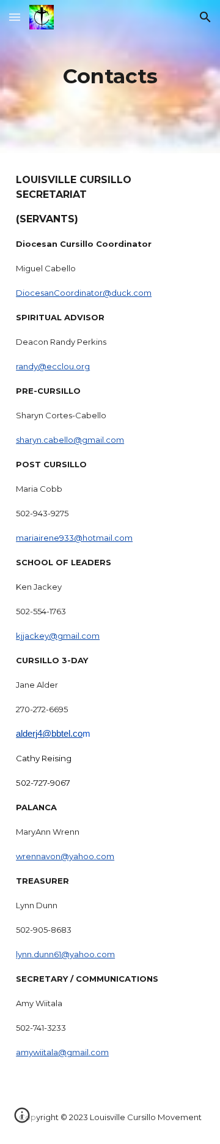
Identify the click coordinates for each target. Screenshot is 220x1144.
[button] (14, 17)
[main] (110, 77)
